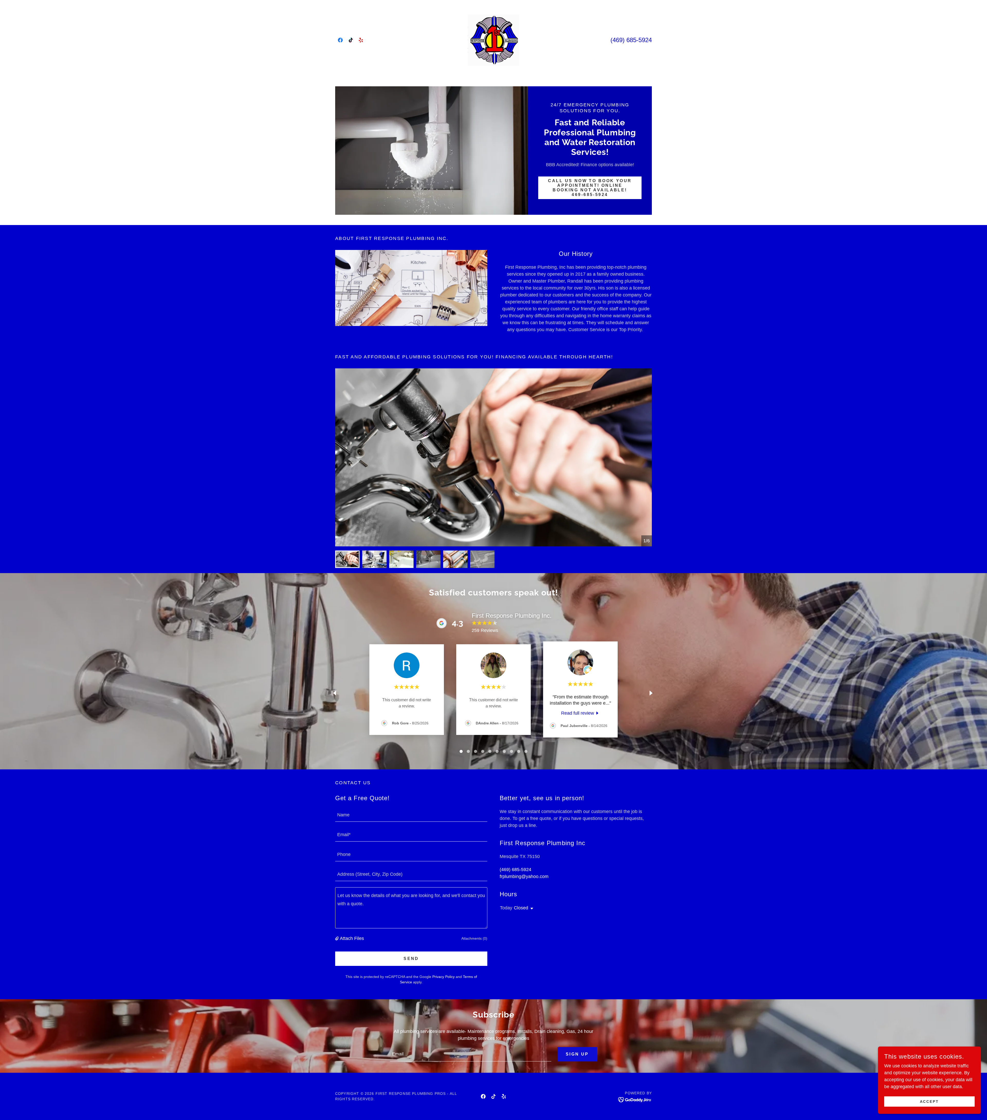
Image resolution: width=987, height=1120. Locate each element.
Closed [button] (521, 907)
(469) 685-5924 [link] (631, 39)
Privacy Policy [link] (443, 977)
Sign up (577, 1054)
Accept (929, 1101)
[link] (340, 40)
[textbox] (411, 815)
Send (411, 958)
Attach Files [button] (352, 938)
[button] (337, 938)
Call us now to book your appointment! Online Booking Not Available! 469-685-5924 (590, 188)
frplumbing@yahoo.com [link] (524, 876)
